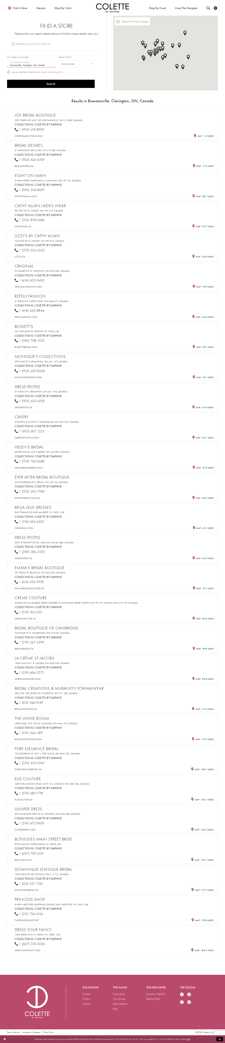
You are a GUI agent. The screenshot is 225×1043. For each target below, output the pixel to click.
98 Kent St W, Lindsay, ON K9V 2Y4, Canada (39, 210)
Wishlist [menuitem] (86, 998)
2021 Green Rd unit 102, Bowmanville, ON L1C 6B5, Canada (48, 120)
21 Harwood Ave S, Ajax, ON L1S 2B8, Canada (40, 150)
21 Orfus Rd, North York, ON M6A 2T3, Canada (41, 301)
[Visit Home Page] (112, 7)
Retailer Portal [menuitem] (153, 998)
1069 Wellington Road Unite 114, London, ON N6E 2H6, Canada (52, 783)
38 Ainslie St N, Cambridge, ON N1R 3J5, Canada (42, 633)
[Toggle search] (208, 7)
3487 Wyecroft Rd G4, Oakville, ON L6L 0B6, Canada (44, 542)
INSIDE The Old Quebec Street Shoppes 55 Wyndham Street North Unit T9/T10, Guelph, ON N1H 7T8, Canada (76, 602)
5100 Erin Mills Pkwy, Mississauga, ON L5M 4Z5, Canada (47, 421)
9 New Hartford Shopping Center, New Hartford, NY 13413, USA (51, 904)
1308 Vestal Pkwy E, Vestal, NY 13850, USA (37, 934)
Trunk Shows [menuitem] (119, 998)
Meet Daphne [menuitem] (120, 1003)
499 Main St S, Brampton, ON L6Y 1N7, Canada (41, 361)
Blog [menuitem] (115, 1008)
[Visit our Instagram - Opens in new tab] (189, 994)
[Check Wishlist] (215, 7)
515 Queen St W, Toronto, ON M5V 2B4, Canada (42, 271)
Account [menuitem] (87, 1003)
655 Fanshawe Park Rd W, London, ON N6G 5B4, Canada (47, 814)
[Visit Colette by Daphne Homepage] (37, 1002)
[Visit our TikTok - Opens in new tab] (189, 1002)
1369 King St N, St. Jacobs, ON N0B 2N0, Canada (42, 663)
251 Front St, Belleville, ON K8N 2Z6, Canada (40, 572)
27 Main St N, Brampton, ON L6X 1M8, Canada (41, 391)
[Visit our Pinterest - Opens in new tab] (182, 1002)
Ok (219, 1039)
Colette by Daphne (48, 124)
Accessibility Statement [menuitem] (31, 1032)
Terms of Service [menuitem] (13, 1032)
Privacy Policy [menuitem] (48, 1032)
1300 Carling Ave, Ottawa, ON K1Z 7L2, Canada (42, 874)
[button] (41, 7)
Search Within (64, 57)
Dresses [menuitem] (86, 994)
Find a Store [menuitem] (119, 994)
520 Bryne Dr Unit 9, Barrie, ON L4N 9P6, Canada (42, 452)
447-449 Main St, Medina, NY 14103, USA (37, 331)
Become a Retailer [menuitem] (155, 994)
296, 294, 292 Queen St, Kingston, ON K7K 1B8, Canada (46, 693)
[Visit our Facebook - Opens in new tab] (182, 994)
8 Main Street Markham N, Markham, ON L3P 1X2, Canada (48, 180)
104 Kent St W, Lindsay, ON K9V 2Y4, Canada (39, 241)
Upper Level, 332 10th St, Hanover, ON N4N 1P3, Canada (46, 723)
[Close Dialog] (5, 1039)
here (188, 1039)
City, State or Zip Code (17, 57)
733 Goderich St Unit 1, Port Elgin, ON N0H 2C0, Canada (47, 753)
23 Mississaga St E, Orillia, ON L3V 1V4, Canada (41, 482)
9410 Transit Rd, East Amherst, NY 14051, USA (39, 512)
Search (50, 84)
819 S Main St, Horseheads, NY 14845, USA (38, 844)
